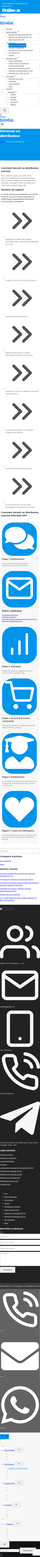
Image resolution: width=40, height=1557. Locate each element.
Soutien (11, 55)
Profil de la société (16, 79)
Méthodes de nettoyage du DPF (21, 71)
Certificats (12, 81)
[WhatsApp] (16, 11)
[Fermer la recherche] (4, 1544)
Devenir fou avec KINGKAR (10, 894)
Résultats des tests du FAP (19, 73)
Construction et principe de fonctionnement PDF (19, 65)
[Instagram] (10, 11)
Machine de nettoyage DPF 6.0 (20, 34)
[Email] (18, 11)
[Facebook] (4, 11)
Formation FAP (14, 53)
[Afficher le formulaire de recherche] (4, 110)
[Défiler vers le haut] (2, 1436)
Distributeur (9, 1464)
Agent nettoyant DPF (17, 39)
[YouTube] (13, 11)
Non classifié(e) (14, 84)
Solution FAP (9, 1483)
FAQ (5, 1194)
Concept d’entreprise (16, 48)
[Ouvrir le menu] (2, 124)
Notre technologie (15, 61)
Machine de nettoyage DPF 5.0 (20, 37)
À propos (8, 1505)
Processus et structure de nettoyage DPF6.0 (16, 879)
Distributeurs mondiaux (12, 1207)
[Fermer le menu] (0, 1440)
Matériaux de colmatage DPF (19, 68)
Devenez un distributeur (17, 45)
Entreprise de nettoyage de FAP (21, 50)
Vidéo (11, 86)
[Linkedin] (7, 11)
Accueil (9, 29)
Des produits (8, 1200)
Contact (9, 89)
